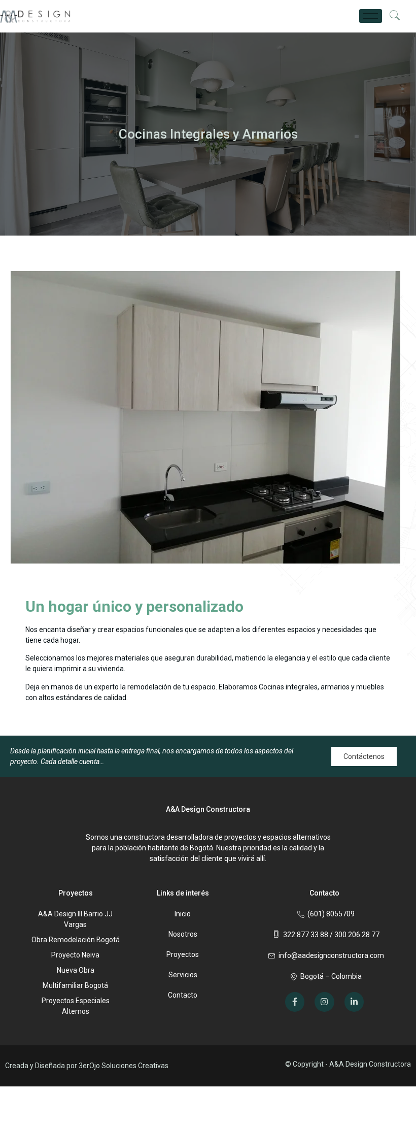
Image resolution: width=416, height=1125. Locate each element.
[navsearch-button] (395, 16)
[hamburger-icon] (370, 16)
